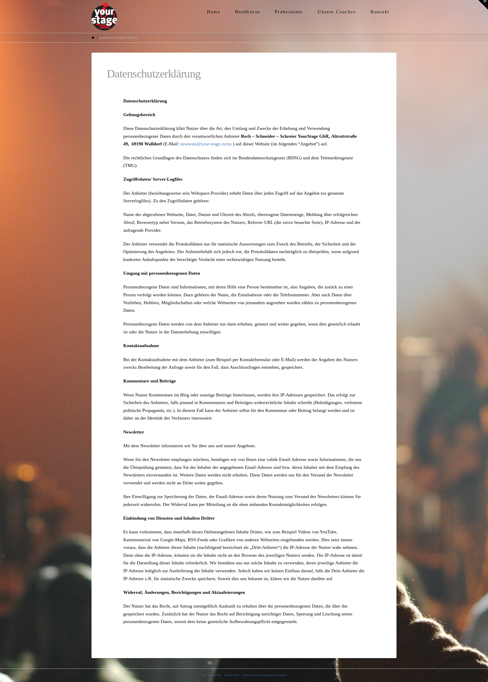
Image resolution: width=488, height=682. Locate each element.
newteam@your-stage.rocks (206, 143)
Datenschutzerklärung (265, 675)
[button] (483, 5)
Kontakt (232, 675)
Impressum (211, 675)
